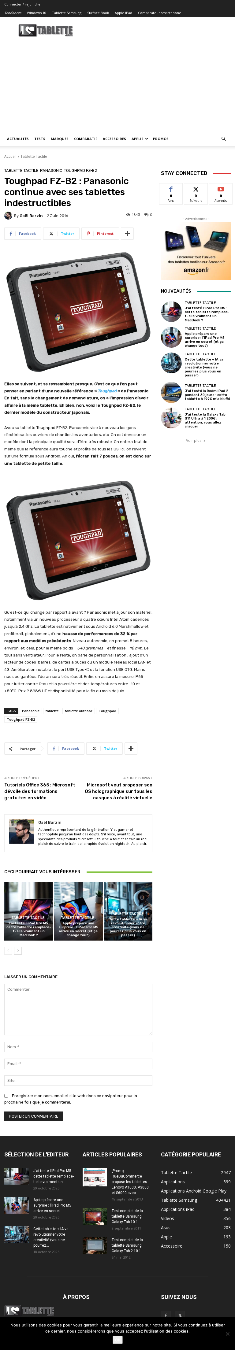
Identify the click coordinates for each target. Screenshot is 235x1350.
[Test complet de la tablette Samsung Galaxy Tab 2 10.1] (95, 1245)
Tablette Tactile (34, 156)
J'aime (171, 188)
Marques (60, 138)
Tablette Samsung (66, 12)
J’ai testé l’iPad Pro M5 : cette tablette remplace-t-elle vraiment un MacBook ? (28, 929)
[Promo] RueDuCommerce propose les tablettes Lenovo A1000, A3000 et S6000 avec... (130, 1182)
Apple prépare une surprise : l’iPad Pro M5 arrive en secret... (52, 1205)
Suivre (196, 188)
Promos (161, 138)
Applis (138, 138)
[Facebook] (166, 1316)
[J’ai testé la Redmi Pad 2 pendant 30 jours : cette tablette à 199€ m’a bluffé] (171, 392)
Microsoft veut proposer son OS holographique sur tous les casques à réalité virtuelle (118, 791)
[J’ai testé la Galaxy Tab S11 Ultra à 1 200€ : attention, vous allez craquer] (171, 418)
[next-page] (18, 951)
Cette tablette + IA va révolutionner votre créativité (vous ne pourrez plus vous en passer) (128, 927)
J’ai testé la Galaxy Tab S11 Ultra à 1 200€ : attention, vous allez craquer (205, 420)
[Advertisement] (117, 85)
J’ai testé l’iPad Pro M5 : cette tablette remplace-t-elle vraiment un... (53, 1176)
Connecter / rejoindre (22, 4)
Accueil (10, 156)
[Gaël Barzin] (9, 216)
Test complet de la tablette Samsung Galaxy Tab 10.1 (127, 1216)
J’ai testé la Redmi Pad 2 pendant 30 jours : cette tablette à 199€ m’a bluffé (207, 395)
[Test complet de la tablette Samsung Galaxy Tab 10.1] (95, 1216)
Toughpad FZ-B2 (80, 170)
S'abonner (221, 188)
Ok (117, 1339)
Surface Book (98, 12)
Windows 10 (36, 12)
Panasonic (51, 170)
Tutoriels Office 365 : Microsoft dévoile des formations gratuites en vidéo (39, 791)
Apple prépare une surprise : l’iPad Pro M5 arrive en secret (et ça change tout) (78, 929)
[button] (223, 139)
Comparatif (85, 138)
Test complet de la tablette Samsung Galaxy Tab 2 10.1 (127, 1245)
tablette (52, 710)
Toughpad (107, 710)
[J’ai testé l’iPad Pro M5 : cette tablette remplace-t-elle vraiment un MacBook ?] (28, 911)
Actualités (18, 138)
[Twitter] (180, 1316)
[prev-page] (8, 951)
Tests (39, 138)
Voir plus (193, 440)
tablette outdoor (78, 710)
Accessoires (114, 138)
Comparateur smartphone (159, 12)
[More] (127, 233)
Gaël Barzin (31, 216)
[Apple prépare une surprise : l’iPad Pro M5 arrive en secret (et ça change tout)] (78, 911)
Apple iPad (123, 12)
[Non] (227, 1334)
